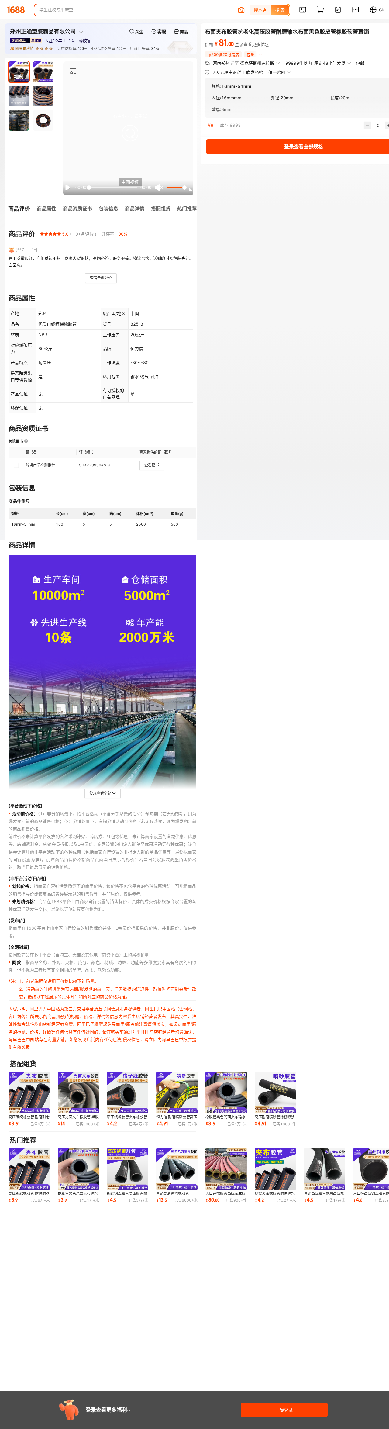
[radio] (42, 234)
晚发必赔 (254, 72)
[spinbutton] (378, 125)
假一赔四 (276, 72)
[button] (130, 133)
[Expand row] (16, 465)
